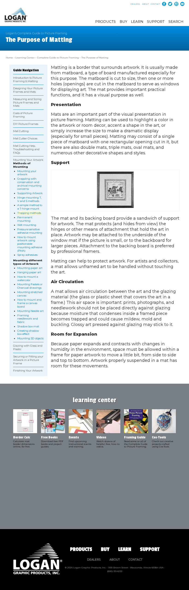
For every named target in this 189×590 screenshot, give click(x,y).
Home (9, 57)
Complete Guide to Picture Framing (58, 57)
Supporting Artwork (30, 193)
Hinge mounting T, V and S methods (29, 199)
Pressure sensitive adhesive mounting (29, 231)
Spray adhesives (27, 254)
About (145, 4)
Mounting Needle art (30, 311)
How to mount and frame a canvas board (29, 303)
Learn (137, 22)
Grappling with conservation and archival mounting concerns (29, 183)
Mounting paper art (29, 268)
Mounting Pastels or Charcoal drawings (30, 286)
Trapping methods (29, 213)
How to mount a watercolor (27, 278)
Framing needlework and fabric (27, 319)
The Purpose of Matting (94, 57)
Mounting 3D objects (30, 338)
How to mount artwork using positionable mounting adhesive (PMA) (29, 244)
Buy (123, 22)
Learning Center (25, 57)
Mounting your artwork (26, 173)
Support (156, 22)
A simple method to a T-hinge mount (29, 207)
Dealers (135, 4)
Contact (155, 4)
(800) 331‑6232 (114, 571)
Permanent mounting (24, 219)
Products (105, 22)
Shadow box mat (28, 326)
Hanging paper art (29, 272)
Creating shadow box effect (28, 332)
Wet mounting (26, 225)
